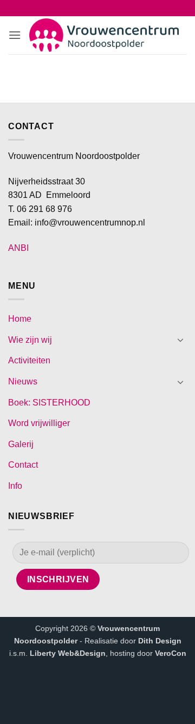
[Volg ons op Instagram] (90, 9)
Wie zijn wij (30, 339)
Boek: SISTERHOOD (49, 402)
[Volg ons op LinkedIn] (119, 9)
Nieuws (22, 381)
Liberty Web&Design (68, 653)
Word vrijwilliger (39, 423)
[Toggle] (180, 339)
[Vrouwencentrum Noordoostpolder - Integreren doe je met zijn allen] (104, 35)
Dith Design (159, 640)
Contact (23, 464)
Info (15, 485)
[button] (14, 35)
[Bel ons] (105, 9)
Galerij (21, 444)
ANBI (18, 248)
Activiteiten (29, 360)
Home (19, 318)
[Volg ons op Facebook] (76, 9)
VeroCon (170, 653)
